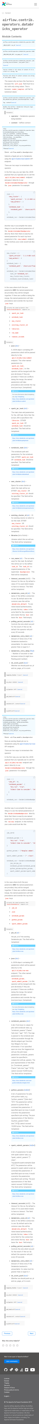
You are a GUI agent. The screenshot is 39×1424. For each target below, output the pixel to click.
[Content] (3, 13)
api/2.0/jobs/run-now (27, 744)
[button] (7, 1396)
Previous (7, 1333)
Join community (12, 1361)
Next (31, 1333)
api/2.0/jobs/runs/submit (21, 159)
